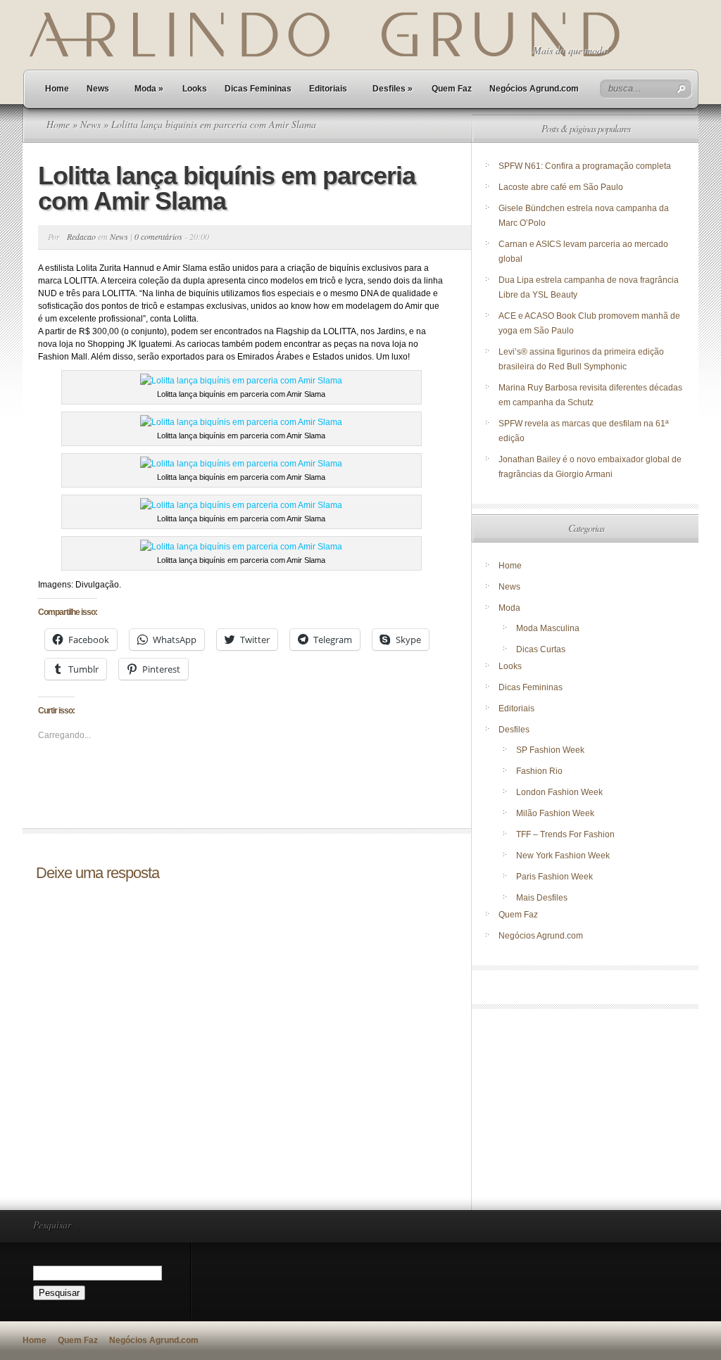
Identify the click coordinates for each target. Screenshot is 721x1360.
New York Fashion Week (563, 855)
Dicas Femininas (258, 89)
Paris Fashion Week (554, 877)
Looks (194, 89)
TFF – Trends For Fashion (565, 834)
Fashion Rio (539, 771)
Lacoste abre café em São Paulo (561, 187)
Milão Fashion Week (555, 813)
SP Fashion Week (550, 750)
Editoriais (328, 89)
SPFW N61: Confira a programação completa (585, 166)
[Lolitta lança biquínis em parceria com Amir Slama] (241, 381)
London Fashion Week (559, 792)
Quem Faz (452, 89)
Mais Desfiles (542, 898)
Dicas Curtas (540, 649)
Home (57, 89)
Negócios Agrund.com (534, 89)
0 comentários (158, 236)
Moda (148, 89)
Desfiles (392, 89)
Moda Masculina (547, 628)
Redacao (81, 236)
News (98, 89)
